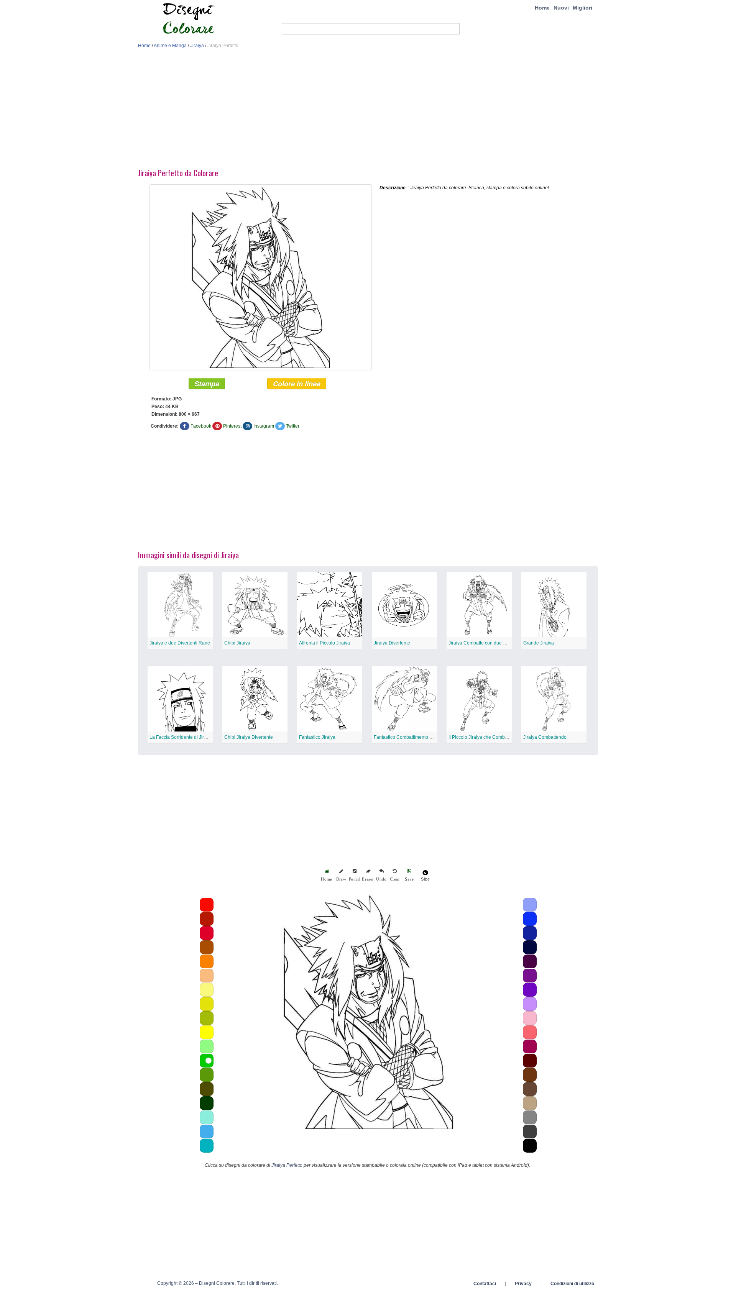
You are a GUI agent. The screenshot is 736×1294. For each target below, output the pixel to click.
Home (542, 8)
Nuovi (561, 8)
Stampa (206, 384)
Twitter (292, 426)
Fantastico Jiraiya (317, 737)
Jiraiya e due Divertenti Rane (180, 643)
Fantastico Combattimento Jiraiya (408, 737)
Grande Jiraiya (538, 643)
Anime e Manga (170, 45)
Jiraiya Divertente (392, 643)
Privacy (523, 1283)
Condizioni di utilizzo (572, 1283)
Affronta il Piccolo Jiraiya (324, 643)
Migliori (582, 8)
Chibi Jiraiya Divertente (248, 737)
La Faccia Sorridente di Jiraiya (181, 737)
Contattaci (484, 1283)
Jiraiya (197, 45)
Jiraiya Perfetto (286, 1165)
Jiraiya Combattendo (545, 737)
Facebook (201, 426)
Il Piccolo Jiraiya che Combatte (481, 737)
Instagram (263, 426)
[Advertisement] (368, 110)
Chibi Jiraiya (237, 643)
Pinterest (232, 426)
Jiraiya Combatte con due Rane (481, 643)
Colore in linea (296, 384)
